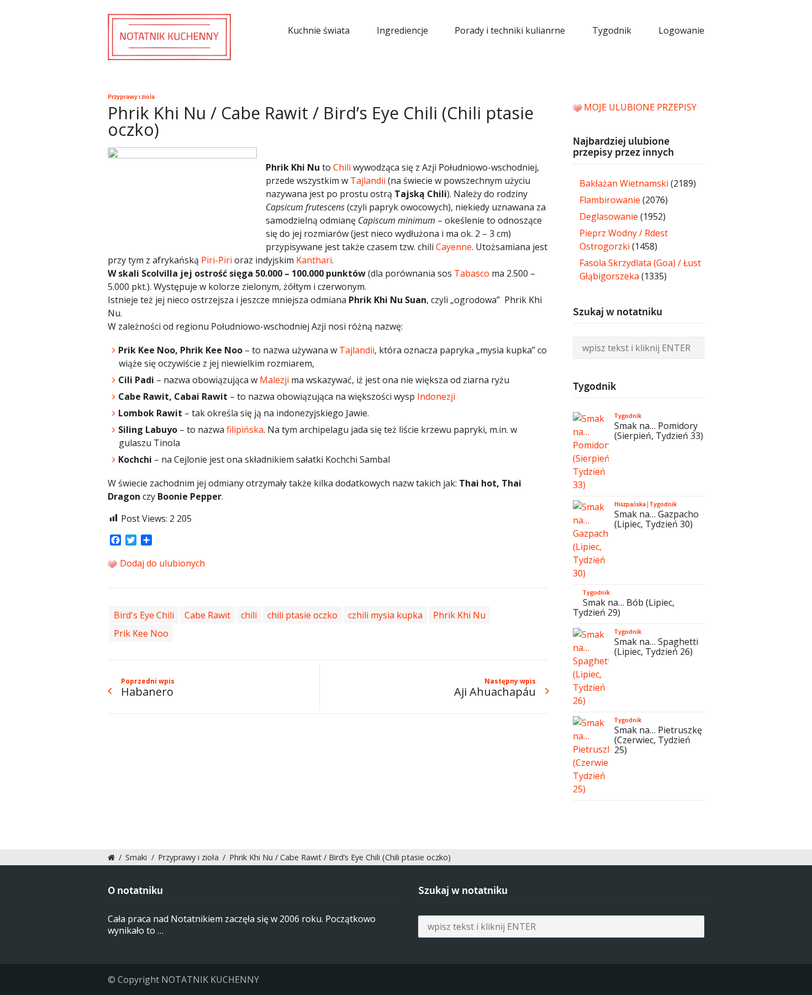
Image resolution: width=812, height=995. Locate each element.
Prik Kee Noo (141, 633)
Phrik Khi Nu (459, 614)
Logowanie (681, 30)
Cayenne (454, 247)
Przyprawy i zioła (131, 96)
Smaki (136, 857)
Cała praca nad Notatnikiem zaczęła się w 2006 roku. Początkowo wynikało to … (242, 924)
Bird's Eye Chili (144, 614)
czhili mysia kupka (385, 614)
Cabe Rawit (207, 614)
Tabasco (471, 273)
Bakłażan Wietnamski (623, 183)
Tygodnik (611, 30)
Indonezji (436, 396)
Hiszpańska (630, 504)
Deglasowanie (608, 216)
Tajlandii (368, 180)
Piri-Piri (216, 260)
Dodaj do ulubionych (161, 563)
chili (249, 614)
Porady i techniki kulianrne (510, 30)
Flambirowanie (609, 200)
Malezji (274, 380)
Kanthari (314, 260)
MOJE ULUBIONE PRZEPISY (640, 107)
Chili (342, 167)
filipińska (244, 430)
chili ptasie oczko (302, 614)
